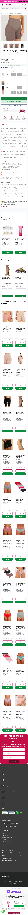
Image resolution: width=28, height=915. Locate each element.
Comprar (19, 906)
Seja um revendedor (6, 843)
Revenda (8, 797)
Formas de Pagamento (7, 837)
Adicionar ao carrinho (14, 98)
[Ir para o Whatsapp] (3, 911)
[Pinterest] (19, 852)
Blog (3, 845)
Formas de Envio (5, 876)
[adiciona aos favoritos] (26, 51)
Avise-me (13, 74)
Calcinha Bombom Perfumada (19, 278)
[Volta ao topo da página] (24, 765)
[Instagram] (11, 852)
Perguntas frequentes (6, 841)
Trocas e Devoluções (6, 858)
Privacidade (4, 839)
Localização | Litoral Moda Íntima (9, 860)
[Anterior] (2, 236)
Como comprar (5, 835)
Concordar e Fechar (14, 913)
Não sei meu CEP (22, 112)
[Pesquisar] (26, 8)
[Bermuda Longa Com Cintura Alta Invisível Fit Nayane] (5, 46)
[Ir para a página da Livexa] (14, 890)
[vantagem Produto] (14, 118)
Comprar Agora (7, 296)
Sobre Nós (4, 833)
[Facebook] (2, 852)
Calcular (22, 110)
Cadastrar (14, 761)
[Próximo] (25, 236)
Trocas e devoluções (10, 791)
